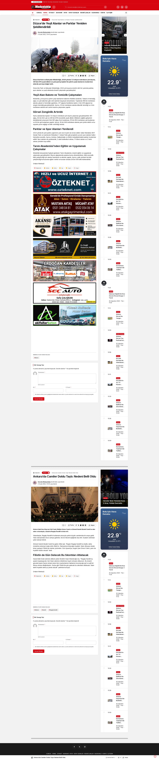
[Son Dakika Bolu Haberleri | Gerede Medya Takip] (41, 7)
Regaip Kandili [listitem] (53, 610)
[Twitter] (79, 747)
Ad (34, 387)
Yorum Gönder (38, 399)
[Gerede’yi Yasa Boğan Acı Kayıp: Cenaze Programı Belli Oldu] (114, 35)
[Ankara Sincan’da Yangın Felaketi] (114, 136)
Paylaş (126, 757)
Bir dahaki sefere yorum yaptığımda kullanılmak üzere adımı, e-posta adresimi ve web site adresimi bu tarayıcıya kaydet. (64, 394)
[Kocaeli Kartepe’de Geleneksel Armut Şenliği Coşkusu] (114, 180)
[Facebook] (74, 747)
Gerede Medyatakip (44, 32)
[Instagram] (85, 747)
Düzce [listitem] (36, 357)
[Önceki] (103, 35)
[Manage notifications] (155, 756)
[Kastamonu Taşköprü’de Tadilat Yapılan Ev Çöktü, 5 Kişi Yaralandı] (114, 268)
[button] (122, 7)
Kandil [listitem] (44, 610)
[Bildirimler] (126, 7)
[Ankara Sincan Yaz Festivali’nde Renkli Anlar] (114, 158)
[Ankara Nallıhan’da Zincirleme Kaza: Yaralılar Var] (114, 224)
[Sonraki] (125, 35)
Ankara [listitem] (36, 610)
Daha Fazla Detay (114, 94)
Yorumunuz (41, 372)
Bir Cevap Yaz (39, 365)
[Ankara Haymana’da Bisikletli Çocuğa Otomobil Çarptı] (114, 246)
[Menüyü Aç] (54, 7)
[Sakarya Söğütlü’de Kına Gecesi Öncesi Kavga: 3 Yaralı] (114, 111)
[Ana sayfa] (32, 12)
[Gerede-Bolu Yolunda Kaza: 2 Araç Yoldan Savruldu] (114, 488)
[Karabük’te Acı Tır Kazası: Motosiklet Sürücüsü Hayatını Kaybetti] (114, 202)
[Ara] (105, 7)
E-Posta (68, 387)
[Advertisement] (64, 338)
